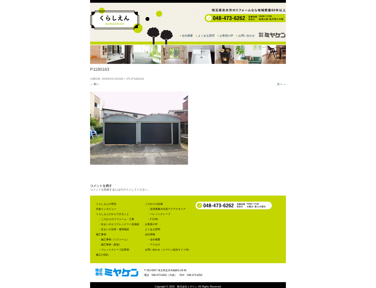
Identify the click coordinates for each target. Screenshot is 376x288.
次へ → (281, 84)
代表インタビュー (106, 209)
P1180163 (137, 78)
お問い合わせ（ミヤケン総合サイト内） (168, 249)
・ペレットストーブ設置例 (114, 249)
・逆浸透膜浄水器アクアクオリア (166, 209)
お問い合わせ (246, 35)
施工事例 (101, 234)
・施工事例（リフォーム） (114, 239)
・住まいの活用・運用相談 (114, 229)
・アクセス (153, 244)
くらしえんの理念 (106, 203)
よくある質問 (206, 35)
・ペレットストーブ (158, 214)
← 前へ (94, 84)
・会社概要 (153, 239)
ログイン (125, 189)
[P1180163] (188, 128)
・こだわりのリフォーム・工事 (116, 219)
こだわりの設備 (154, 203)
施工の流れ (102, 254)
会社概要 (187, 35)
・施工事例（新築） (110, 244)
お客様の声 (226, 35)
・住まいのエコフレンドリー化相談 (119, 224)
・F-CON (152, 219)
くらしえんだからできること (112, 214)
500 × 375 (124, 78)
